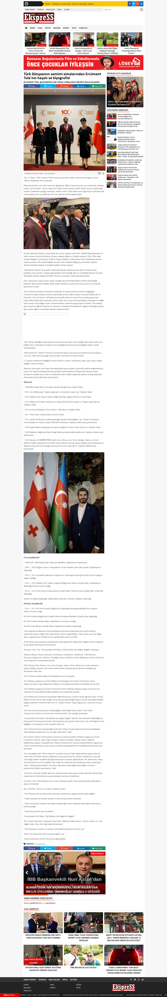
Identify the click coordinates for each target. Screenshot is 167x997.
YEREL (40, 28)
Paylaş (32, 86)
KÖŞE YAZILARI (50, 10)
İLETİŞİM (66, 10)
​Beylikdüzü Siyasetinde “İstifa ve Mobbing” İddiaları (104, 995)
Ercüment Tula (40, 844)
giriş (43, 903)
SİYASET (66, 28)
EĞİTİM (48, 28)
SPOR (74, 28)
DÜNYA (32, 28)
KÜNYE (59, 10)
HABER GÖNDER (30, 10)
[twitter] (134, 3)
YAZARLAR (40, 10)
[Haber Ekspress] (39, 18)
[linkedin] (141, 3)
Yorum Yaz (98, 86)
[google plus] (137, 3)
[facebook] (130, 3)
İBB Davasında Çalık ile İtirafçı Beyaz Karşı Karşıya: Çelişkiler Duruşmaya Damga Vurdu (53, 995)
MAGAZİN (56, 28)
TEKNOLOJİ (83, 28)
